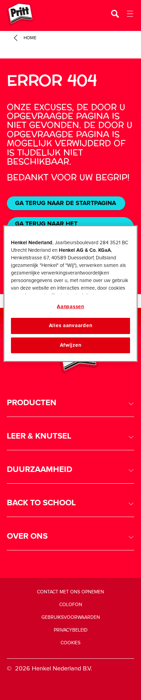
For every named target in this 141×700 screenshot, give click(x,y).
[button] (70, 403)
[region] (70, 293)
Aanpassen (70, 306)
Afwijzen (70, 345)
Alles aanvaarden (70, 326)
